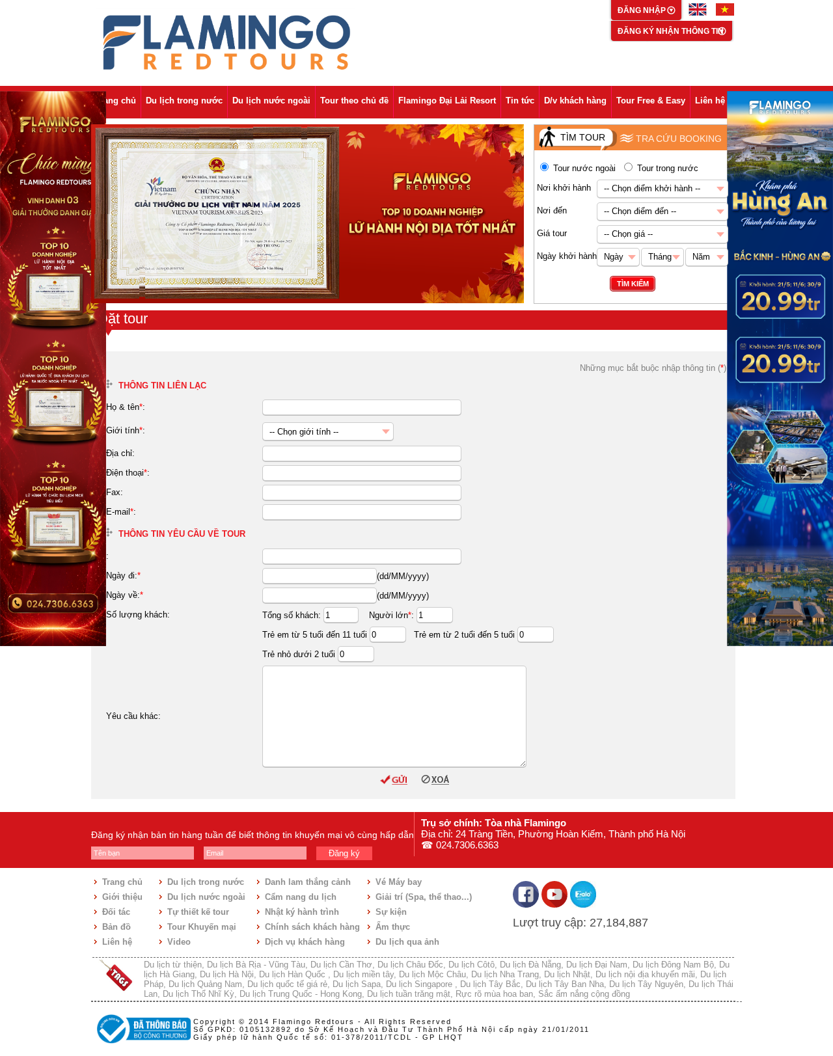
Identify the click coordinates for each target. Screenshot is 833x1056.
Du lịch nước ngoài (271, 100)
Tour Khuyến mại (201, 927)
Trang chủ (116, 100)
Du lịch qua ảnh (407, 942)
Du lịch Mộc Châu (432, 974)
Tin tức (520, 100)
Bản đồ (116, 927)
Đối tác (116, 912)
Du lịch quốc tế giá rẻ (287, 984)
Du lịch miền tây (363, 974)
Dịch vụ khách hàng (305, 942)
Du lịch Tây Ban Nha (565, 984)
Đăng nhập (643, 10)
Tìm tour (582, 137)
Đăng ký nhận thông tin (671, 31)
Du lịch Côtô (471, 964)
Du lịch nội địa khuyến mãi (645, 974)
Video (179, 942)
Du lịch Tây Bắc (490, 984)
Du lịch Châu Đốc (410, 964)
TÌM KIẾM (633, 284)
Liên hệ (710, 100)
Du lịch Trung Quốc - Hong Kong (300, 994)
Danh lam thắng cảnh (308, 882)
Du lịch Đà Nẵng (530, 964)
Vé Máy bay (399, 882)
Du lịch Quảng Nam (205, 984)
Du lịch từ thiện (173, 964)
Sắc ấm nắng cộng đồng (584, 994)
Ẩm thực (393, 927)
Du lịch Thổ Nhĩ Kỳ (198, 994)
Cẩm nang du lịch (300, 897)
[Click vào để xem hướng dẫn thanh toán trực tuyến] (142, 1045)
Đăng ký (344, 853)
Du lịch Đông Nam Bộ (673, 964)
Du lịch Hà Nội (227, 974)
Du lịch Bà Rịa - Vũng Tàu (256, 964)
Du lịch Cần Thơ (341, 964)
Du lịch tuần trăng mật (408, 994)
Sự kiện (391, 912)
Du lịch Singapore (420, 984)
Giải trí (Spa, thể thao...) (424, 897)
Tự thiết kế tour (198, 912)
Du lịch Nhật (567, 974)
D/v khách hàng (575, 100)
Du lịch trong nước (184, 100)
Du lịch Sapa (357, 984)
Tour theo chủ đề (354, 100)
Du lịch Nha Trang (505, 974)
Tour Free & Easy (650, 100)
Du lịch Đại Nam (596, 964)
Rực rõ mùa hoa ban (494, 994)
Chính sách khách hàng (312, 927)
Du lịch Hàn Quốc (293, 974)
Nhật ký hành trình (302, 912)
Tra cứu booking (679, 138)
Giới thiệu (122, 897)
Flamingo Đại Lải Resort (447, 100)
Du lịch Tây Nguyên (646, 984)
